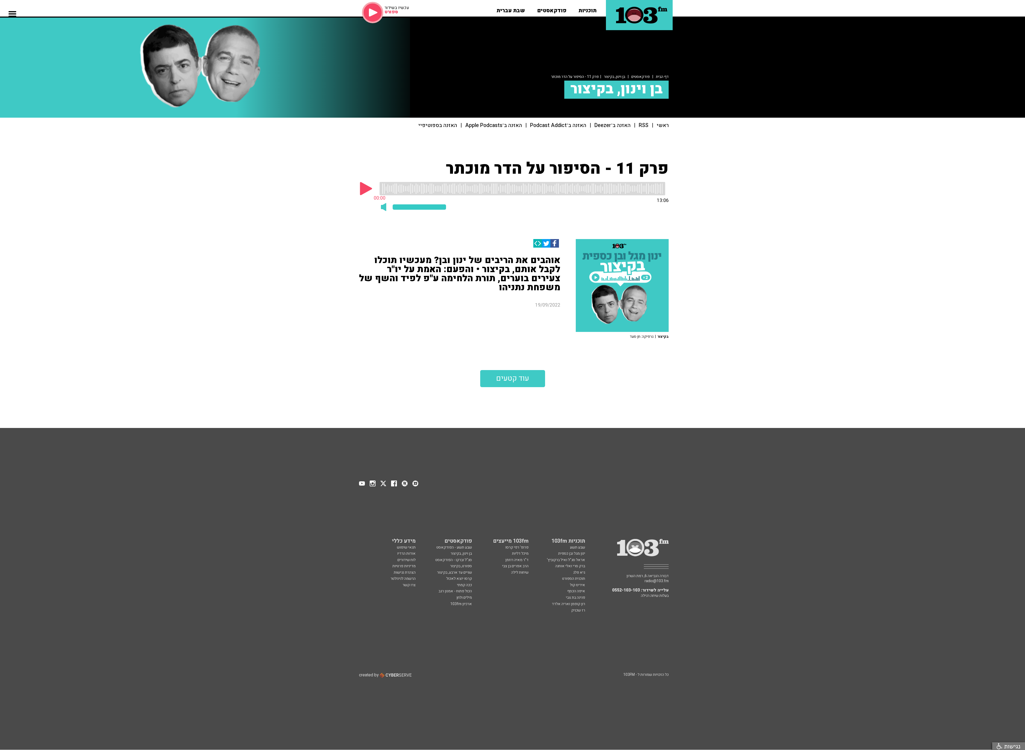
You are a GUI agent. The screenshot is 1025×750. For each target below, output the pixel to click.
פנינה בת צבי (575, 598)
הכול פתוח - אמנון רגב (455, 591)
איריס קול (577, 585)
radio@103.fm (657, 581)
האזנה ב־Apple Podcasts (493, 125)
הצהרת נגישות (405, 572)
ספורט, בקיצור (461, 566)
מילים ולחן (464, 598)
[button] (587, 9)
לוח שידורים (406, 560)
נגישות (1011, 746)
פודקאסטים (640, 77)
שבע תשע (577, 547)
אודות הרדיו (406, 553)
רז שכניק (578, 610)
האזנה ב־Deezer (612, 125)
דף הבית (662, 77)
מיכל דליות (520, 553)
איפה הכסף (576, 591)
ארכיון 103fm (461, 604)
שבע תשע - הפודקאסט (454, 547)
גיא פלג (579, 572)
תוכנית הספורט (573, 579)
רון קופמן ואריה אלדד (568, 604)
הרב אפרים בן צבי (515, 566)
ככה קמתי (464, 585)
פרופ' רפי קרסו (517, 547)
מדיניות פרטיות (404, 566)
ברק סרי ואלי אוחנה (570, 566)
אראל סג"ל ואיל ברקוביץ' (566, 560)
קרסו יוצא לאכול (459, 579)
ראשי (663, 125)
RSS (643, 125)
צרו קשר (409, 585)
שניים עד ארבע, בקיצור (454, 572)
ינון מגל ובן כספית (571, 553)
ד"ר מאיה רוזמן (517, 560)
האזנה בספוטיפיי (437, 125)
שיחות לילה (520, 572)
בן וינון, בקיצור (614, 77)
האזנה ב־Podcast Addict (558, 125)
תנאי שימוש (406, 547)
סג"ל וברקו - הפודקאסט (453, 560)
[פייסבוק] (554, 243)
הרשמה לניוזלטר (403, 579)
